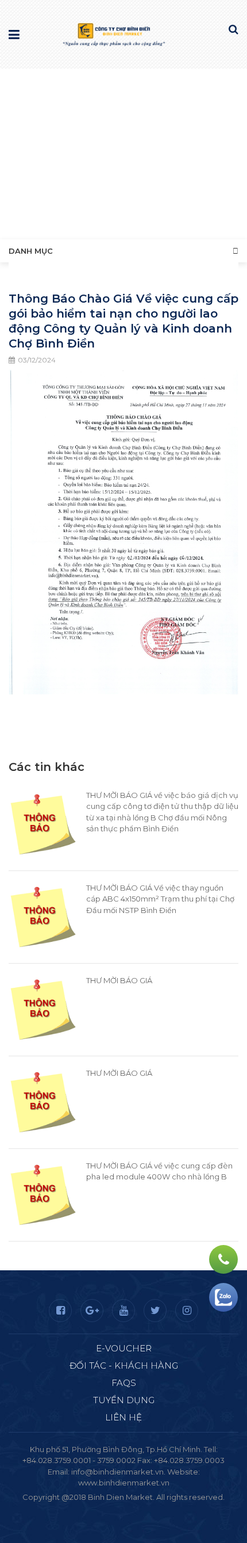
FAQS (123, 1382)
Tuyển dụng (124, 1400)
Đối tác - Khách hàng (124, 1365)
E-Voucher (124, 1348)
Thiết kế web (96, 1508)
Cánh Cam (154, 1508)
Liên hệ (123, 1417)
